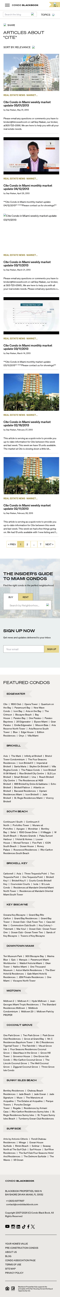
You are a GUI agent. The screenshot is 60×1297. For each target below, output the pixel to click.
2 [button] (27, 544)
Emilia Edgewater (22, 724)
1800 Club (15, 703)
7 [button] (40, 544)
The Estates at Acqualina (28, 1100)
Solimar (35, 1145)
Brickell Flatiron (21, 787)
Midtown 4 (22, 1000)
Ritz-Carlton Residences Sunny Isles (29, 1111)
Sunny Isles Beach (21, 1080)
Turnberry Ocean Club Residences (35, 1118)
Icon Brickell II (25, 762)
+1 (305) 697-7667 (15, 1200)
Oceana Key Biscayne (14, 914)
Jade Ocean (39, 1093)
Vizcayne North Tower (23, 980)
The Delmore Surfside (34, 1156)
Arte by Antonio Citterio (15, 1138)
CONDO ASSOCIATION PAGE (20, 1260)
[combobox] (26, 605)
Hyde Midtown (38, 1000)
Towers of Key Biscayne (31, 935)
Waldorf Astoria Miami (30, 963)
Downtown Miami (20, 945)
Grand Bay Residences (25, 918)
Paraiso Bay (19, 717)
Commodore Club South (22, 925)
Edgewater (16, 693)
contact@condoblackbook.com (22, 1204)
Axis (5, 755)
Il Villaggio (45, 832)
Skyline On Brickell (38, 766)
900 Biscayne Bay (33, 956)
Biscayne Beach (22, 714)
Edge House (26, 731)
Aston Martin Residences (28, 970)
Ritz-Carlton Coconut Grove (27, 1059)
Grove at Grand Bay (33, 1038)
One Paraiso (34, 717)
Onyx (20, 735)
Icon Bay (17, 710)
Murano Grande (27, 835)
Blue (14, 731)
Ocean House (26, 846)
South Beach (17, 811)
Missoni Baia (40, 724)
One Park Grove (11, 1035)
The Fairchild (27, 1045)
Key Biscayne (17, 904)
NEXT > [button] (50, 544)
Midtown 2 (8, 1000)
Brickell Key (17, 863)
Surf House (34, 1149)
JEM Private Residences (30, 976)
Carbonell (8, 873)
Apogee (19, 828)
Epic (12, 959)
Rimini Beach (20, 1145)
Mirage (21, 1142)
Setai (12, 832)
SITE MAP (10, 1268)
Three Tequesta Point (34, 873)
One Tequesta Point (31, 876)
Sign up (51, 649)
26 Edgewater (22, 721)
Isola (34, 883)
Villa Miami (32, 735)
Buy (10, 597)
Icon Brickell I (31, 794)
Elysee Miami (40, 721)
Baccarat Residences (24, 790)
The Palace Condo (29, 769)
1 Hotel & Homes (22, 839)
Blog (8, 1256)
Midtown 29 (26, 1011)
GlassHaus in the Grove (24, 1052)
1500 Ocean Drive (27, 832)
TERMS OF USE (13, 1264)
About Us (11, 1251)
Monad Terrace (20, 842)
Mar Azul (20, 928)
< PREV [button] (12, 544)
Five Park (36, 842)
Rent (26, 597)
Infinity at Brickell (32, 755)
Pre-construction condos (21, 1247)
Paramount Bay (21, 707)
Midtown (14, 990)
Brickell (14, 745)
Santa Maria (19, 766)
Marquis (22, 959)
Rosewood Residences (24, 849)
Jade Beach (24, 1093)
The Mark (15, 755)
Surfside (14, 1128)
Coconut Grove (19, 1024)
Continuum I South (13, 821)
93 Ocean (17, 1159)
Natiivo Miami (19, 966)
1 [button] (20, 544)
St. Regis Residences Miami (27, 797)
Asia (17, 873)
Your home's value (16, 1243)
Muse (18, 1097)
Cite (5, 703)
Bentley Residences (13, 1090)
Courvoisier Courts (19, 883)
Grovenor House (20, 1056)
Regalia (15, 1107)
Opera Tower (30, 703)
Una (33, 776)
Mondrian (32, 828)
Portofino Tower (20, 825)
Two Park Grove (30, 1035)
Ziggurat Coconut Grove (24, 1066)
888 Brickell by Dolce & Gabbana (30, 783)
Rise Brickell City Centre (30, 773)
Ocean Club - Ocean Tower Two (26, 932)
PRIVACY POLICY (14, 1272)
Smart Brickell (20, 776)
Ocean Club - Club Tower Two (27, 921)
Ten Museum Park (12, 956)
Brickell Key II (18, 880)
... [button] (34, 544)
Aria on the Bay (32, 710)
